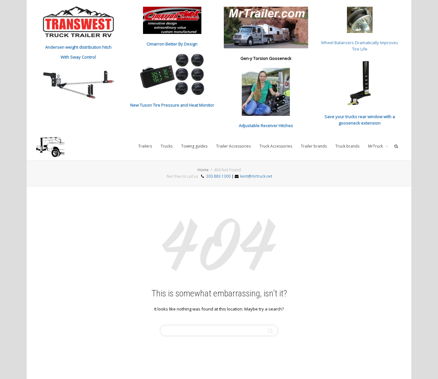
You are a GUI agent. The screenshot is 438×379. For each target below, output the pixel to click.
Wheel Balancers (338, 42)
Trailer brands (314, 146)
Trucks (167, 146)
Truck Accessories (275, 146)
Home (203, 170)
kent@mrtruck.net (256, 176)
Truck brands (347, 146)
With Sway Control (78, 57)
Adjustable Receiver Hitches (266, 125)
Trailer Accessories (233, 146)
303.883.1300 (218, 176)
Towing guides (194, 146)
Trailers (145, 146)
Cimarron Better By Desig (171, 44)
